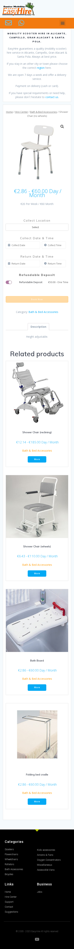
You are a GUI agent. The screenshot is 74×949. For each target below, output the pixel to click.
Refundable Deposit (43, 282)
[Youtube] (37, 939)
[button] (62, 23)
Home (9, 112)
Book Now (37, 299)
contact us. (52, 97)
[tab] (38, 326)
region (41, 68)
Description (38, 326)
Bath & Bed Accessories (43, 112)
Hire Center (21, 112)
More (37, 459)
